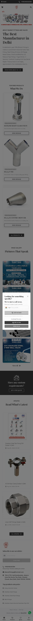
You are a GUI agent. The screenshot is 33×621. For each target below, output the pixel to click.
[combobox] (7, 307)
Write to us (16, 325)
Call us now (17, 322)
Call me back (17, 312)
